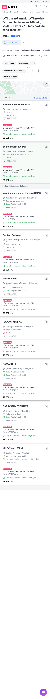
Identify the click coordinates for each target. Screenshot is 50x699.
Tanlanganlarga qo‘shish (46, 104)
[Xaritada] (46, 84)
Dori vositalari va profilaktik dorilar (21, 12)
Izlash (36, 6)
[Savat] (45, 7)
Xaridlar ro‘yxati (41, 7)
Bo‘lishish (24, 42)
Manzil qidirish (4, 55)
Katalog (5, 12)
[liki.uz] (12, 7)
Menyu (4, 7)
